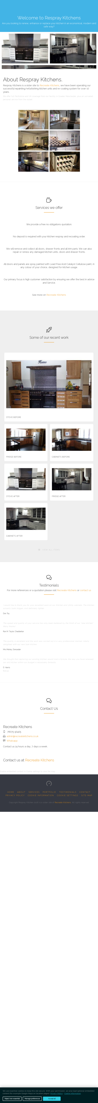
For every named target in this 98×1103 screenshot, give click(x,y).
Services (34, 792)
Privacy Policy (15, 795)
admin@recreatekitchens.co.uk (22, 736)
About (21, 792)
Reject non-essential (12, 1099)
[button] (49, 550)
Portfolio (49, 792)
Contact (85, 792)
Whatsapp (12, 740)
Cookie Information (41, 795)
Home (10, 792)
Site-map (86, 795)
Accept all (52, 1099)
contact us (85, 590)
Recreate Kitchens (49, 85)
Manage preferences (32, 1099)
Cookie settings (67, 795)
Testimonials (67, 792)
